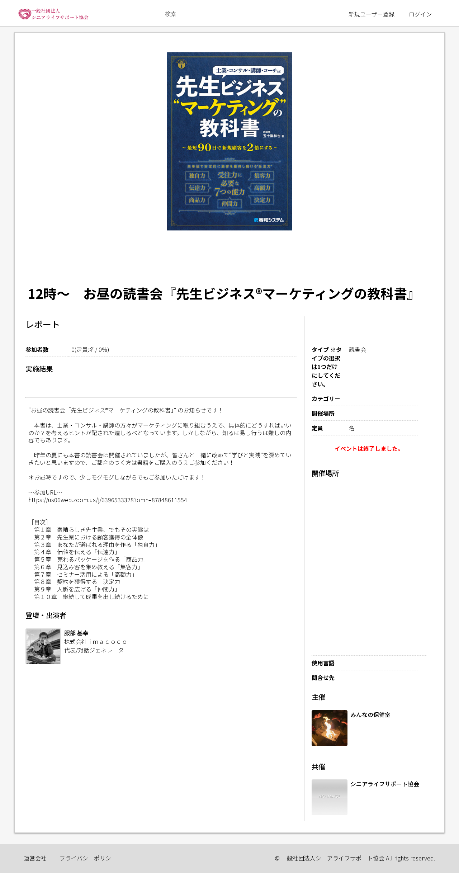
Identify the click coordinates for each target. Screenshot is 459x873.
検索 (170, 13)
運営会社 (35, 858)
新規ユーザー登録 (371, 14)
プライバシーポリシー (88, 858)
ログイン (420, 14)
